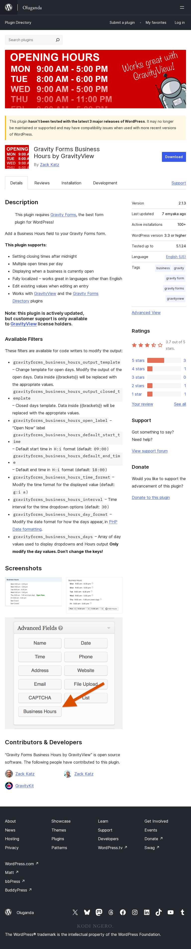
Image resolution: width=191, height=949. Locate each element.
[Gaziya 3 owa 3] (115, 624)
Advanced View (146, 312)
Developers (108, 838)
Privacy (12, 847)
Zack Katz (49, 164)
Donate (153, 838)
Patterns (59, 847)
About (10, 821)
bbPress (15, 881)
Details (16, 182)
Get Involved (156, 821)
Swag (152, 847)
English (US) (176, 257)
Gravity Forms (63, 214)
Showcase (61, 821)
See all (180, 404)
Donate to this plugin (151, 497)
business (163, 268)
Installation (71, 182)
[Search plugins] (58, 40)
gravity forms (174, 288)
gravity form (175, 278)
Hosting (12, 838)
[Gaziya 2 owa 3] (115, 583)
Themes (58, 830)
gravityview (175, 298)
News (10, 830)
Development (105, 182)
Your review (142, 404)
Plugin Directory (18, 22)
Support (179, 182)
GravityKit (24, 785)
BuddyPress (18, 890)
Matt (12, 872)
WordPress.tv (113, 847)
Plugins (57, 838)
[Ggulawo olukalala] (183, 7)
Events (150, 830)
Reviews (42, 182)
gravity (179, 268)
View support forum (150, 450)
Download (174, 157)
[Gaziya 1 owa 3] (55, 583)
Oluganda (25, 912)
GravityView (45, 293)
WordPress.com (22, 863)
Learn (103, 821)
